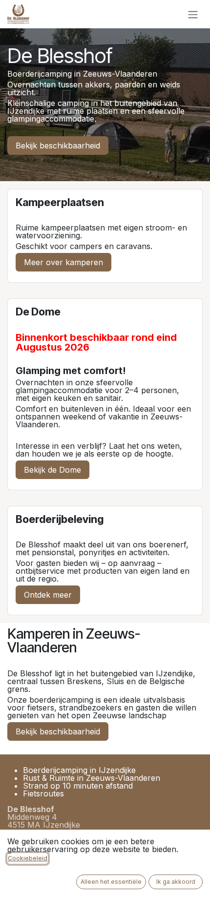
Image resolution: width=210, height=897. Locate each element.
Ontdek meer (48, 595)
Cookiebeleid (27, 858)
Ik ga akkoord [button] (175, 881)
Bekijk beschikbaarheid (58, 145)
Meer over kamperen (63, 262)
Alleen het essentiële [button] (111, 881)
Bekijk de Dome (52, 470)
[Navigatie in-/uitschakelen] (193, 14)
